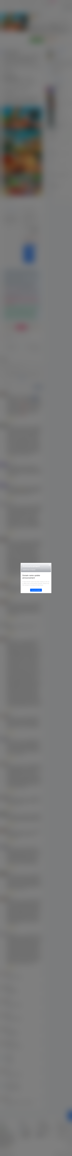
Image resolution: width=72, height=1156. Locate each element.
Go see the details (36, 590)
